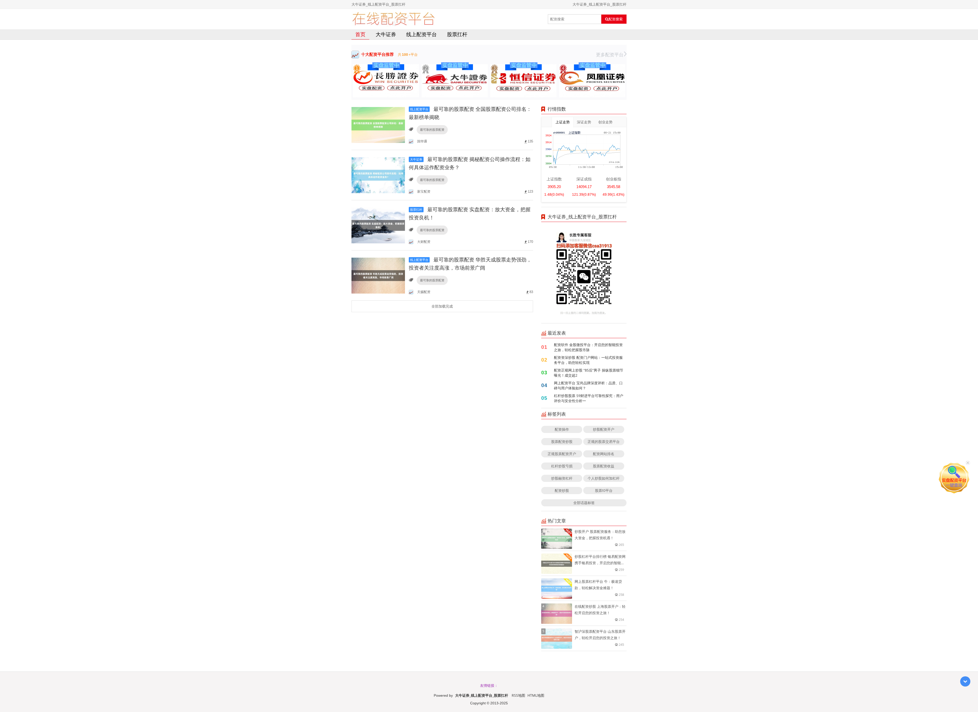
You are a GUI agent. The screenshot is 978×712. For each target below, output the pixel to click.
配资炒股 (562, 490)
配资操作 (562, 429)
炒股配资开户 (603, 429)
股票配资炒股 (562, 441)
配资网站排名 (603, 453)
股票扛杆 (457, 34)
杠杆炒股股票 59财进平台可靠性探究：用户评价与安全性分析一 (588, 398)
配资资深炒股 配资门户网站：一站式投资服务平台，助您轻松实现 (588, 360)
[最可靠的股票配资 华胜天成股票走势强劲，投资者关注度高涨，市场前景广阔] (378, 275)
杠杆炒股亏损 (562, 466)
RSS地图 (518, 695)
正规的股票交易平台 (604, 441)
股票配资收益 (603, 466)
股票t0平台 (604, 490)
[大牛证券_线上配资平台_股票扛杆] (393, 19)
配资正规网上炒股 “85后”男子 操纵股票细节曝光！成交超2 (588, 373)
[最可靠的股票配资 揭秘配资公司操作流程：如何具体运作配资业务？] (378, 174)
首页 (360, 34)
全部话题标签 (584, 502)
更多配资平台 (609, 54)
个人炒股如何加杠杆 (604, 478)
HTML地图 (535, 695)
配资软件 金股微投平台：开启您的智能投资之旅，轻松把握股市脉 (588, 347)
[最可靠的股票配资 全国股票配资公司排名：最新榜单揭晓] (378, 124)
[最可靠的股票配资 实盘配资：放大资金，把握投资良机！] (378, 224)
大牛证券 (386, 34)
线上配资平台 (421, 34)
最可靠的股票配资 (432, 129)
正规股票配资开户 (562, 453)
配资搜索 (615, 19)
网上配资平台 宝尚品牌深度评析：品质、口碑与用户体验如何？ (588, 385)
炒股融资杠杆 (562, 478)
